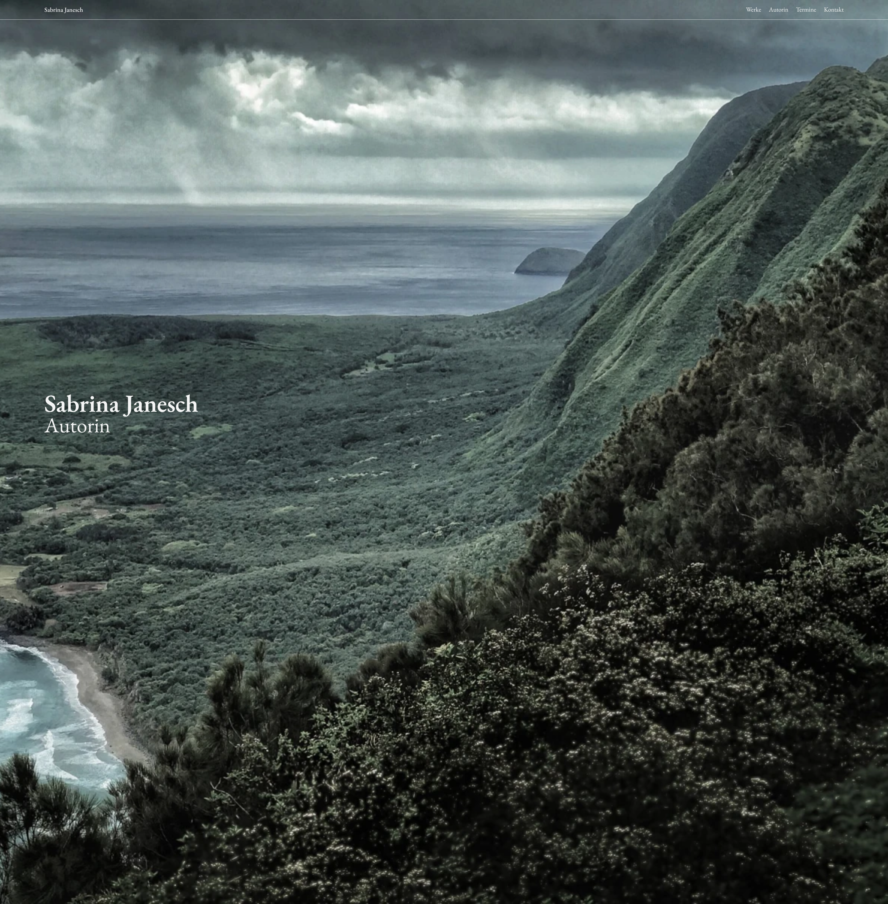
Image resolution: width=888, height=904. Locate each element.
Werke (753, 9)
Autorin (778, 9)
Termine (806, 9)
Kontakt (834, 9)
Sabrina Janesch (63, 10)
